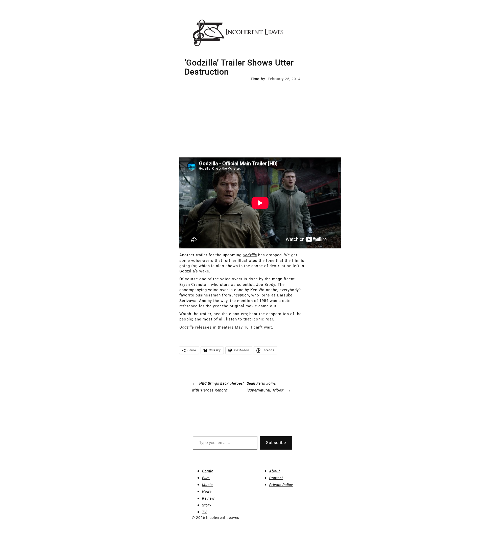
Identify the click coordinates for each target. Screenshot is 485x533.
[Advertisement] (242, 119)
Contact (276, 478)
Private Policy (281, 485)
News (207, 492)
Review (208, 498)
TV (204, 512)
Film (206, 478)
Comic (207, 471)
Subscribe (276, 442)
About (274, 471)
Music (207, 485)
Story (206, 505)
